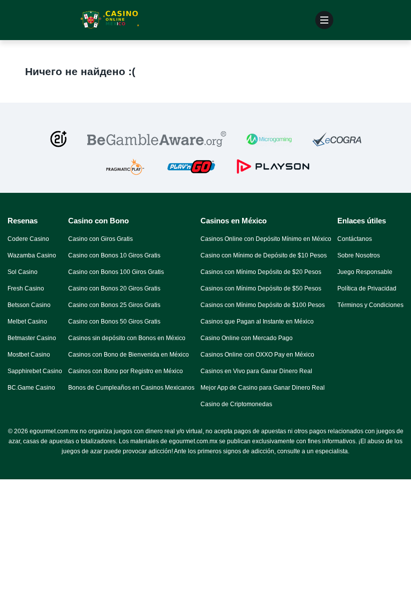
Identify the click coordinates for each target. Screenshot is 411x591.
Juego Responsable (364, 271)
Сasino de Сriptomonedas (236, 404)
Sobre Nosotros (358, 255)
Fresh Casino (26, 288)
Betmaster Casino (32, 338)
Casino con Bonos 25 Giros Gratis (114, 305)
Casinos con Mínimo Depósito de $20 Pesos (260, 271)
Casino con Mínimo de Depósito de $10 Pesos (263, 255)
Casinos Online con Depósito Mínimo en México (265, 238)
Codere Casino (28, 238)
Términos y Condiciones (370, 305)
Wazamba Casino (32, 255)
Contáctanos (354, 238)
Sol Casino (23, 271)
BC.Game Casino (31, 387)
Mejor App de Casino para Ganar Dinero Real (262, 387)
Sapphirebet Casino (35, 371)
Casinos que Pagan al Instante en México (257, 321)
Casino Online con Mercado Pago (246, 338)
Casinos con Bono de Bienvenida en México (128, 354)
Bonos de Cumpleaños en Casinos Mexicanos (131, 387)
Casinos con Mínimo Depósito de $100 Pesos (262, 305)
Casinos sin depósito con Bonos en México (126, 338)
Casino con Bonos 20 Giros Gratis (114, 288)
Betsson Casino (29, 305)
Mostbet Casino (29, 354)
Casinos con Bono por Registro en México (125, 371)
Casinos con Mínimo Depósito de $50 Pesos (260, 288)
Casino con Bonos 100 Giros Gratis (116, 271)
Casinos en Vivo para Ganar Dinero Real (256, 371)
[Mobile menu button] (324, 20)
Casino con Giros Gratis (100, 238)
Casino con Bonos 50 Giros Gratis (114, 321)
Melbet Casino (27, 321)
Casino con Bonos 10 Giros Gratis (114, 255)
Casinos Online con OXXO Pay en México (257, 354)
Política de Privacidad (366, 288)
